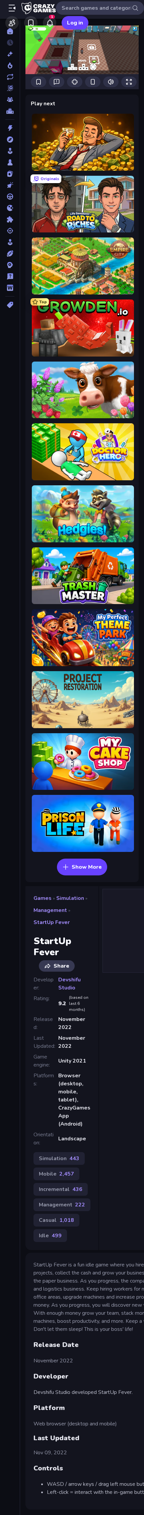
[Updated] (10, 77)
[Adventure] (10, 139)
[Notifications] (49, 23)
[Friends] (12, 23)
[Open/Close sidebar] (12, 8)
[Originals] (10, 88)
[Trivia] (10, 276)
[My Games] (31, 23)
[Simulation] (10, 242)
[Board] (10, 162)
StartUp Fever (51, 922)
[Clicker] (10, 185)
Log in (75, 22)
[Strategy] (10, 265)
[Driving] (10, 196)
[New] (10, 54)
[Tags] (10, 305)
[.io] (10, 208)
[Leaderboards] (10, 111)
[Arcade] (10, 151)
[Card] (10, 173)
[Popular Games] (10, 65)
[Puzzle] (10, 219)
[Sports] (10, 253)
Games (42, 898)
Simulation (70, 898)
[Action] (10, 128)
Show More (87, 867)
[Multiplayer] (10, 99)
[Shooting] (10, 230)
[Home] (10, 31)
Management (50, 910)
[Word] (10, 287)
